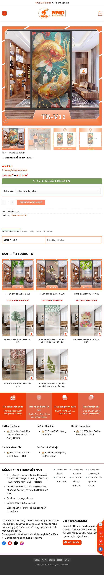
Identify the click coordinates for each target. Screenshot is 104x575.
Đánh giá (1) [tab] (28, 231)
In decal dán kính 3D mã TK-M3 (17, 341)
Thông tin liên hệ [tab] (44, 231)
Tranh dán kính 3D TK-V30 (52, 294)
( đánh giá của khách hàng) (15, 170)
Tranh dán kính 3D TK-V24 (86, 294)
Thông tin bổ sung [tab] (11, 231)
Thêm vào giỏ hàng (31, 202)
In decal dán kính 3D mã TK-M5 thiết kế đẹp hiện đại (52, 341)
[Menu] (4, 13)
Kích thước (8, 191)
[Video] (5, 120)
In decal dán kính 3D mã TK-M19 (17, 384)
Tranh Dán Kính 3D (19, 215)
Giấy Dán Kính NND (60, 564)
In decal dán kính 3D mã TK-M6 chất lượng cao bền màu (52, 384)
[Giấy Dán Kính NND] (52, 13)
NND (4, 153)
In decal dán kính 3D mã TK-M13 (86, 341)
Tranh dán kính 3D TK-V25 (17, 294)
